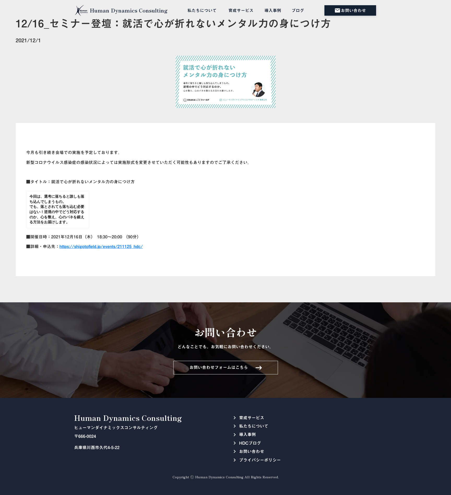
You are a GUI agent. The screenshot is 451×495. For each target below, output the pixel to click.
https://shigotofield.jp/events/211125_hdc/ (101, 246)
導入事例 (272, 10)
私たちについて (202, 10)
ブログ (298, 10)
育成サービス (240, 10)
